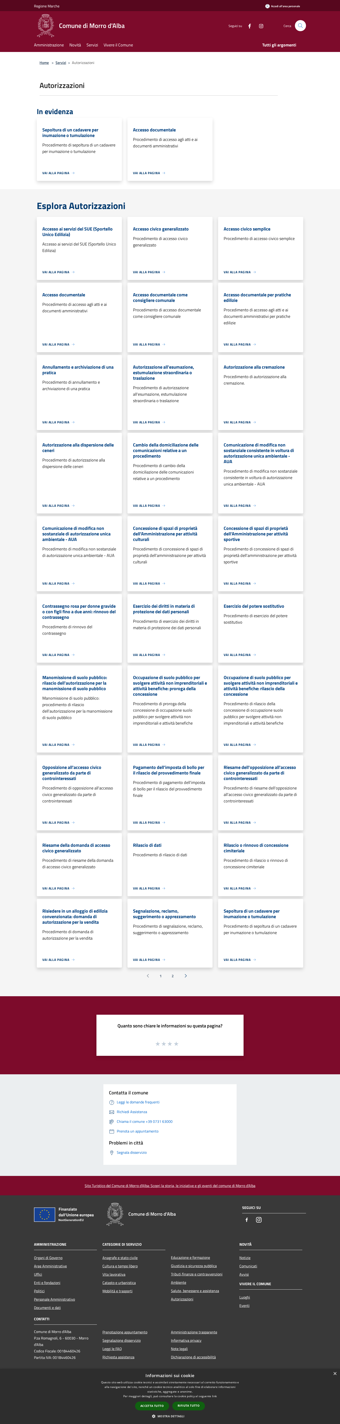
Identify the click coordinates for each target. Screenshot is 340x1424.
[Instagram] (259, 25)
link (214, 1396)
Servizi (61, 62)
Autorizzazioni (182, 1299)
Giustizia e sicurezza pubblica (194, 1266)
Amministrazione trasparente (194, 1332)
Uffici (38, 1274)
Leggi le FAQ (112, 1348)
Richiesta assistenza (118, 1357)
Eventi (244, 1305)
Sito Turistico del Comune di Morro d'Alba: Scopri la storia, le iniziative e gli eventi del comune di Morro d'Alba (170, 1185)
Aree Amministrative (50, 1266)
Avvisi (244, 1274)
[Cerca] (300, 25)
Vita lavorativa (113, 1274)
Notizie (244, 1257)
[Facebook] (247, 25)
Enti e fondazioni (47, 1282)
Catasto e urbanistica (119, 1282)
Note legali (179, 1348)
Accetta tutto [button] (152, 1406)
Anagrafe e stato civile (120, 1257)
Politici (39, 1291)
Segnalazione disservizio (121, 1340)
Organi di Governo (48, 1257)
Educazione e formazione (190, 1257)
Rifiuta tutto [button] (189, 1406)
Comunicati (248, 1266)
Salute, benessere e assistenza (195, 1290)
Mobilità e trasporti (117, 1291)
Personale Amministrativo (54, 1299)
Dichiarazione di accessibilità (193, 1357)
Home (44, 62)
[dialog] (170, 1396)
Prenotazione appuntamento (124, 1332)
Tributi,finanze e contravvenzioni (197, 1274)
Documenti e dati (47, 1307)
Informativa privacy (186, 1340)
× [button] (335, 1373)
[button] (169, 1416)
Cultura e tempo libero (120, 1266)
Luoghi (244, 1297)
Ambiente (178, 1282)
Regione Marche (46, 6)
